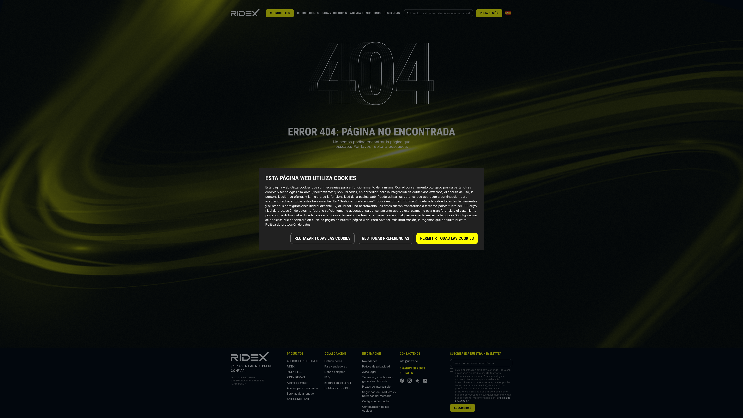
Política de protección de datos (288, 224)
